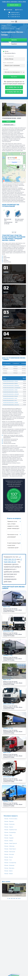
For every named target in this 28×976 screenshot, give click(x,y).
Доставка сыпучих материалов (14, 6)
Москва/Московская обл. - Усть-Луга (11, 404)
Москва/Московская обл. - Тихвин (10, 389)
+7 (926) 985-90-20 (11, 281)
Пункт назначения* (8, 62)
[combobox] (14, 72)
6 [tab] (16, 898)
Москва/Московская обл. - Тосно (10, 398)
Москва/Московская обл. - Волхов (10, 396)
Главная (3, 25)
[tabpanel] (14, 890)
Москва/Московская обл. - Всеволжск (11, 385)
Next (15, 232)
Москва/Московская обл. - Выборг (10, 383)
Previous (13, 232)
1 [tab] (8, 898)
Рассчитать (14, 76)
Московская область (10, 53)
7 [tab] (18, 898)
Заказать (14, 39)
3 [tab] (11, 898)
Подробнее (14, 44)
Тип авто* (5, 69)
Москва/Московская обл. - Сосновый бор (11, 387)
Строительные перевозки (14, 2)
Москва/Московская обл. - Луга (10, 400)
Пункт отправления (8, 56)
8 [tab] (20, 898)
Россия (6, 51)
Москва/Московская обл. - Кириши (10, 391)
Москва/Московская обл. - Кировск (10, 402)
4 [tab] (13, 898)
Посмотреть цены (8, 124)
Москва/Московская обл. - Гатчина (10, 381)
